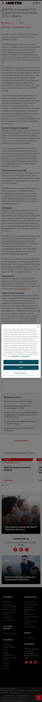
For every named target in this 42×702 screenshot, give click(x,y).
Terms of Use (25, 356)
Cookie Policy (15, 356)
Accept (21, 362)
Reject (21, 367)
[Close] (38, 326)
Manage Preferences (21, 373)
